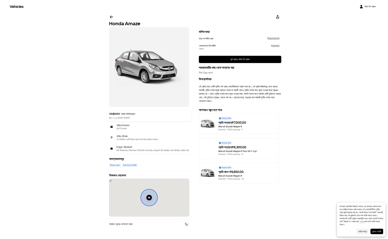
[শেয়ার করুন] (277, 17)
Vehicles (16, 6)
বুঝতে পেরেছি (376, 231)
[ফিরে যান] (111, 17)
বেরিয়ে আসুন (362, 231)
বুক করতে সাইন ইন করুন (240, 59)
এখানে (362, 221)
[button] (240, 38)
